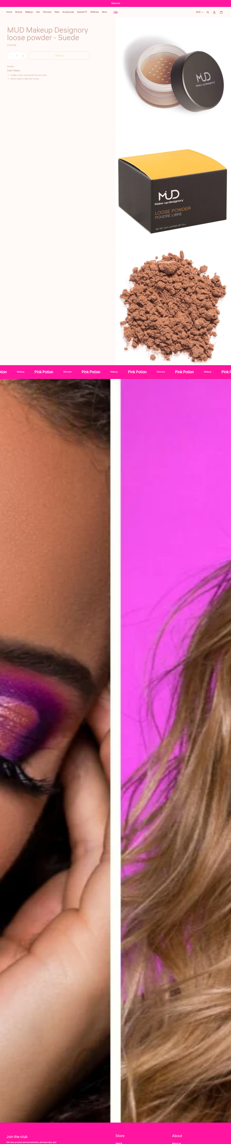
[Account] (214, 12)
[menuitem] (104, 12)
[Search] (207, 12)
